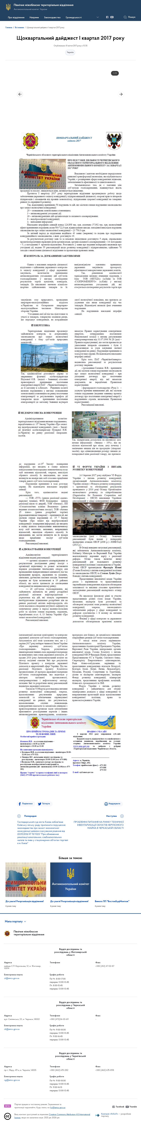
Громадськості (74, 17)
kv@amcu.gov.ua (57, 1108)
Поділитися (27, 804)
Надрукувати (114, 804)
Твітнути (46, 804)
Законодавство (52, 17)
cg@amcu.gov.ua (12, 1080)
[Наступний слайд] (121, 94)
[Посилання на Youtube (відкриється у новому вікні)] (112, 17)
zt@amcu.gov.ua (11, 978)
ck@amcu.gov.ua (11, 1029)
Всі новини (19, 28)
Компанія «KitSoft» (109, 1114)
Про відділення (16, 17)
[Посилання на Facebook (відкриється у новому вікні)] (107, 17)
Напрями (34, 17)
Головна (9, 28)
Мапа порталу (14, 921)
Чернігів (70, 52)
